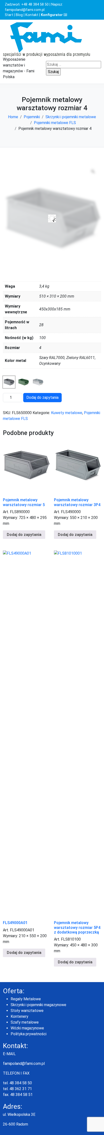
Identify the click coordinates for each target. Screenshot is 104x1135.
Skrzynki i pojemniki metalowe (70, 117)
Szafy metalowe (25, 1022)
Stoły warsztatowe (27, 1010)
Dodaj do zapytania (42, 397)
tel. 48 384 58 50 (17, 1083)
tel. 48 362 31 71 (17, 1088)
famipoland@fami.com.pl (25, 10)
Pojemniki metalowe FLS (55, 122)
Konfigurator (52, 15)
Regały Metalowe (26, 999)
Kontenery (19, 1016)
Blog (19, 15)
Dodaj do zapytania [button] (24, 952)
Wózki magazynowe (27, 1028)
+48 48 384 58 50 (35, 4)
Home (13, 117)
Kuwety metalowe (66, 412)
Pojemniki (32, 117)
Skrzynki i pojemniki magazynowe (38, 1004)
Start (9, 15)
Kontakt (31, 15)
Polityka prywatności (28, 1034)
